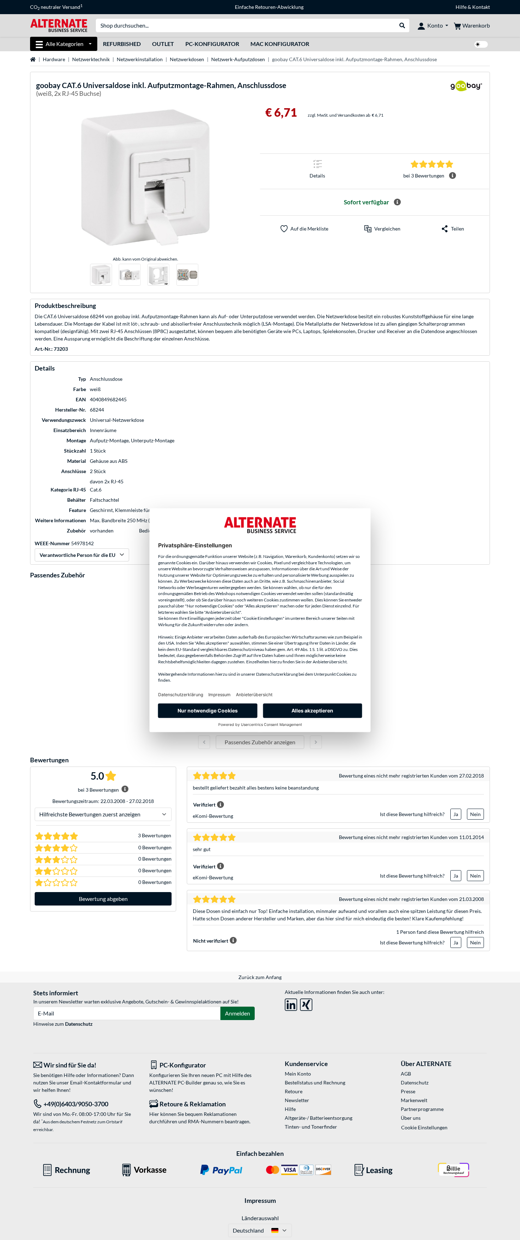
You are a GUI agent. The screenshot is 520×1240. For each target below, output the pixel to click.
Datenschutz (79, 1024)
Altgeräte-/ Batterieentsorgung (318, 1118)
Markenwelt (414, 1100)
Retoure (293, 1091)
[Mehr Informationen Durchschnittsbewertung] (452, 175)
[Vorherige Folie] (204, 742)
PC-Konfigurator (212, 43)
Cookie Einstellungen (424, 1127)
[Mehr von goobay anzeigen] (466, 90)
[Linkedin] (291, 1003)
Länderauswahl (260, 1218)
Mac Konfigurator (279, 43)
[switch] (481, 44)
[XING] (306, 1003)
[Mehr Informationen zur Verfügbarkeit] (397, 202)
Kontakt (481, 7)
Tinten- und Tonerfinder (311, 1127)
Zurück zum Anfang (260, 977)
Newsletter (297, 1100)
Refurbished (122, 43)
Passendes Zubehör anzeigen (260, 742)
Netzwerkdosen (187, 59)
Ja (455, 814)
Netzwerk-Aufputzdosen (238, 59)
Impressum (260, 1200)
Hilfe (461, 7)
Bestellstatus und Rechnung (315, 1082)
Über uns (411, 1118)
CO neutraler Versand (56, 7)
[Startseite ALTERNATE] (58, 25)
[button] (382, 228)
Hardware (54, 59)
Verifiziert (204, 805)
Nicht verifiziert (210, 941)
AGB (406, 1074)
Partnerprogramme (422, 1109)
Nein (475, 814)
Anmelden (237, 1013)
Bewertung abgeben (103, 898)
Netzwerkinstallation (140, 59)
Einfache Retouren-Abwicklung (269, 7)
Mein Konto (298, 1074)
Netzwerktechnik (91, 59)
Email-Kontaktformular (96, 1082)
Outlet (163, 43)
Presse (408, 1091)
